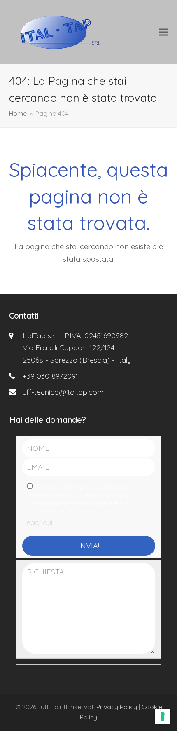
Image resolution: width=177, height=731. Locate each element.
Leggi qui (37, 522)
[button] (163, 31)
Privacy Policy (116, 707)
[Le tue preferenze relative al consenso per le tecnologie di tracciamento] (162, 716)
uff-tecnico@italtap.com (63, 392)
